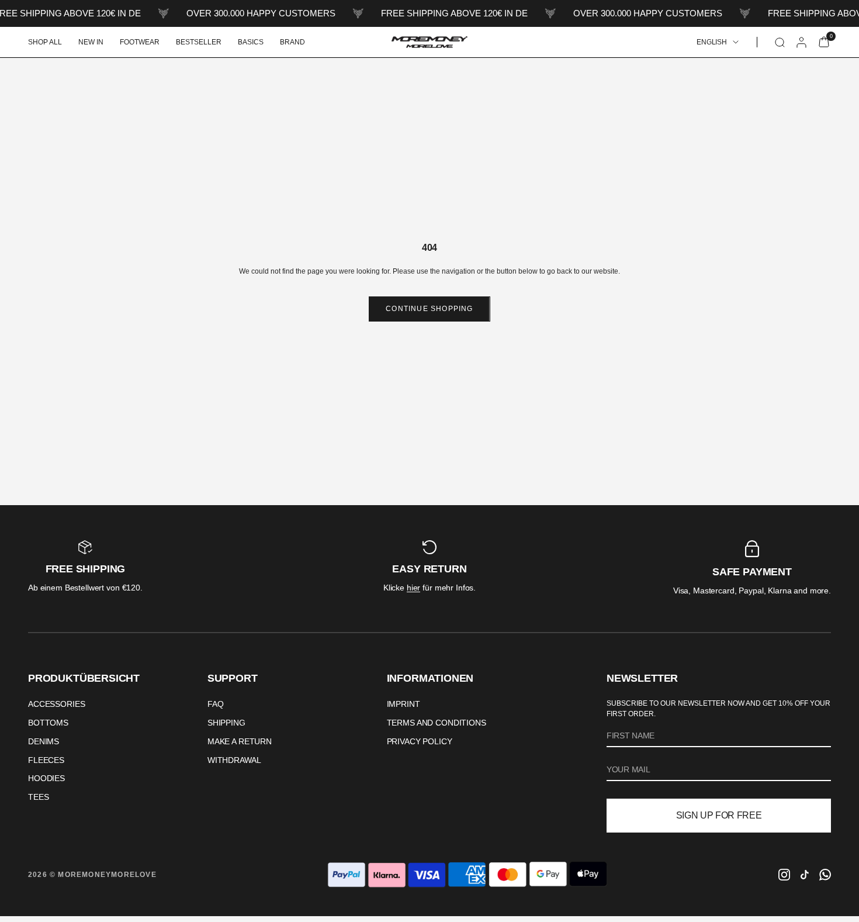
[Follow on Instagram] (784, 874)
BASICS (251, 42)
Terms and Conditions (436, 722)
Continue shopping (429, 309)
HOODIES (46, 778)
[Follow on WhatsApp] (825, 874)
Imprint (403, 704)
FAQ (215, 704)
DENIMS (43, 741)
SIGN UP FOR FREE (719, 815)
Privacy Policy (419, 741)
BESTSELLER (198, 42)
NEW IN (90, 42)
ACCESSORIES (56, 704)
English (712, 42)
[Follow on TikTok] (804, 874)
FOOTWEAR (140, 42)
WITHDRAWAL (234, 760)
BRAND (292, 42)
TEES (38, 797)
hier (413, 587)
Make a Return (239, 741)
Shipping (226, 722)
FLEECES (46, 760)
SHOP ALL (45, 42)
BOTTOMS (48, 722)
